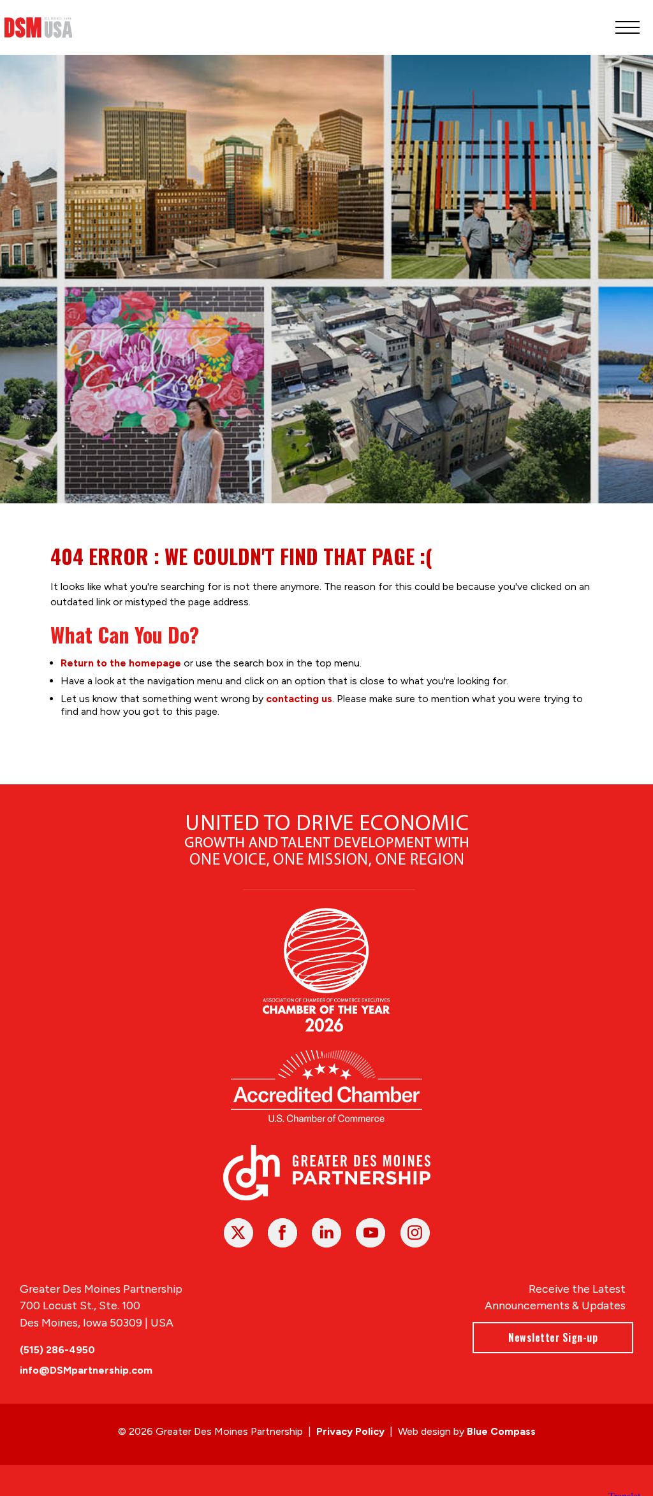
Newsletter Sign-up (553, 1337)
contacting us (299, 699)
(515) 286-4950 (57, 1350)
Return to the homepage (121, 663)
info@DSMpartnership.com (86, 1370)
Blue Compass (501, 1431)
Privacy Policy (350, 1431)
